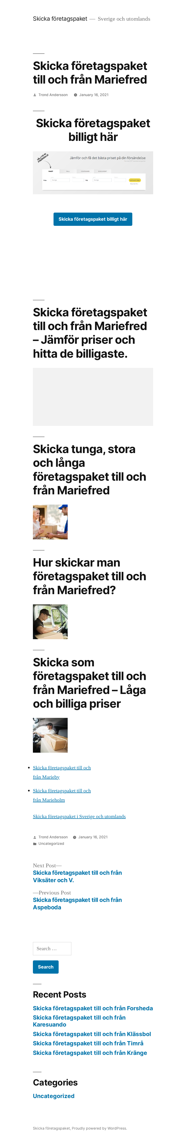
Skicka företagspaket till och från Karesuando (79, 1021)
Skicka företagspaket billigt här (93, 219)
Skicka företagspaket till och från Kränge (90, 1052)
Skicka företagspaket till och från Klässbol (92, 1033)
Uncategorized (51, 843)
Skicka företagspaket (60, 18)
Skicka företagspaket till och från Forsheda (93, 1008)
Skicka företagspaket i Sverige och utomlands (79, 816)
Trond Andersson (53, 95)
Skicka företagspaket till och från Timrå (88, 1043)
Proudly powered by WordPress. (99, 1128)
